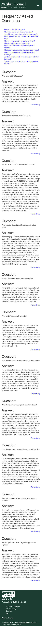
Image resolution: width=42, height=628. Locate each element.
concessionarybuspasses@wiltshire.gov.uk (21, 622)
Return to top (35, 104)
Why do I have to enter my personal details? (19, 41)
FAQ (7, 613)
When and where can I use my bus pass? (18, 32)
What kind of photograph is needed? (17, 43)
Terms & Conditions (13, 606)
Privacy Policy (11, 609)
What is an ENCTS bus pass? (14, 29)
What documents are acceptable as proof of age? (21, 50)
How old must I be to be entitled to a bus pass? (20, 34)
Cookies (9, 611)
